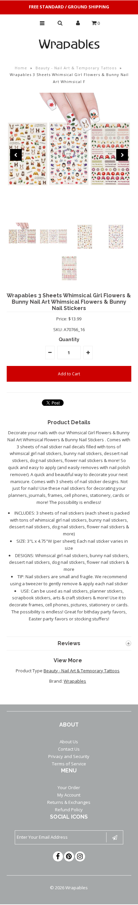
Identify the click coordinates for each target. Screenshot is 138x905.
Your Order (69, 787)
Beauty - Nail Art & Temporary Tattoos (76, 67)
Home (21, 67)
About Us (69, 742)
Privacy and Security (68, 756)
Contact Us (69, 749)
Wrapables (75, 681)
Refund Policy (69, 810)
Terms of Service (69, 764)
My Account (68, 795)
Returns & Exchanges (68, 802)
